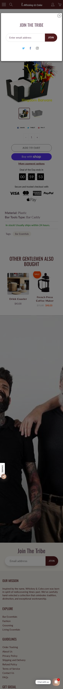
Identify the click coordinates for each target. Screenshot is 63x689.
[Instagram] (37, 48)
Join (51, 37)
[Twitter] (23, 48)
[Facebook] (30, 48)
